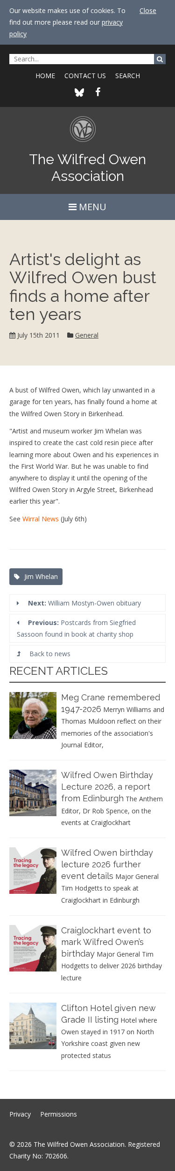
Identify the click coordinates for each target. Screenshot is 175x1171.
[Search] (160, 59)
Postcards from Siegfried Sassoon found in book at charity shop (76, 628)
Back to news (49, 653)
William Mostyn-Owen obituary (84, 603)
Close (148, 10)
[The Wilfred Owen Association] (87, 132)
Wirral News (40, 518)
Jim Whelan (41, 576)
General (86, 335)
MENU (91, 206)
